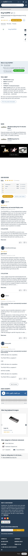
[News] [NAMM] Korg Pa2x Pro (10, 457)
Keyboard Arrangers (14, 85)
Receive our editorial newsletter (9, 527)
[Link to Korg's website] (11, 13)
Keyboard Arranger (5, 15)
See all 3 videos (14, 154)
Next (26, 425)
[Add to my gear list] (14, 13)
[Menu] (26, 5)
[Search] (3, 5)
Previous (2, 425)
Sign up (18, 530)
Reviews (9, 23)
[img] (4, 20)
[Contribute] (24, 20)
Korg (14, 15)
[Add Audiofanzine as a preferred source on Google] (5, 522)
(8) (9, 20)
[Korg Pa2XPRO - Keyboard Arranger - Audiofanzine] (6, 2)
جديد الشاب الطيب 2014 (13, 393)
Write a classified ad (18, 70)
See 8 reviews (14, 384)
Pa (25, 15)
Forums (14, 23)
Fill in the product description (8, 101)
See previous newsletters (7, 533)
